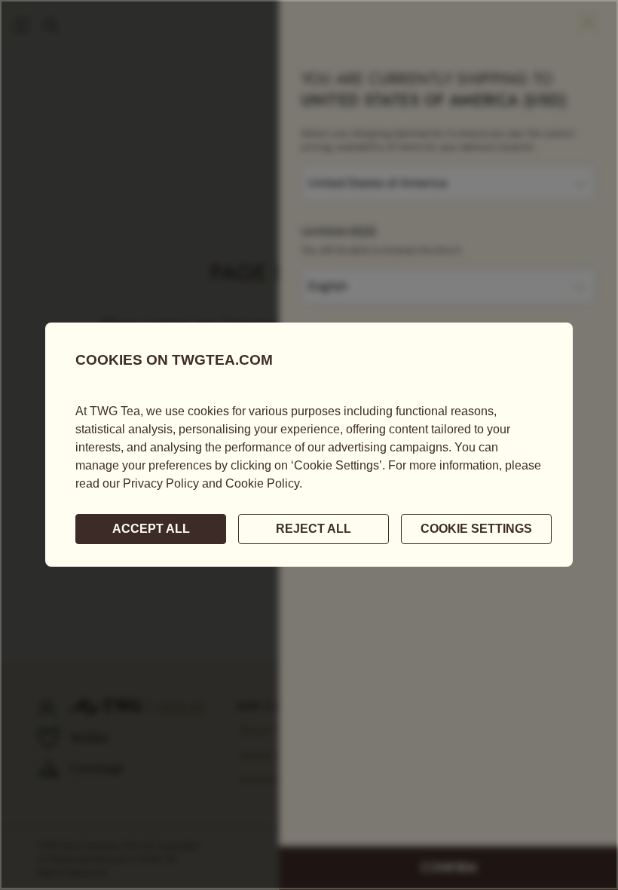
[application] (309, 444)
